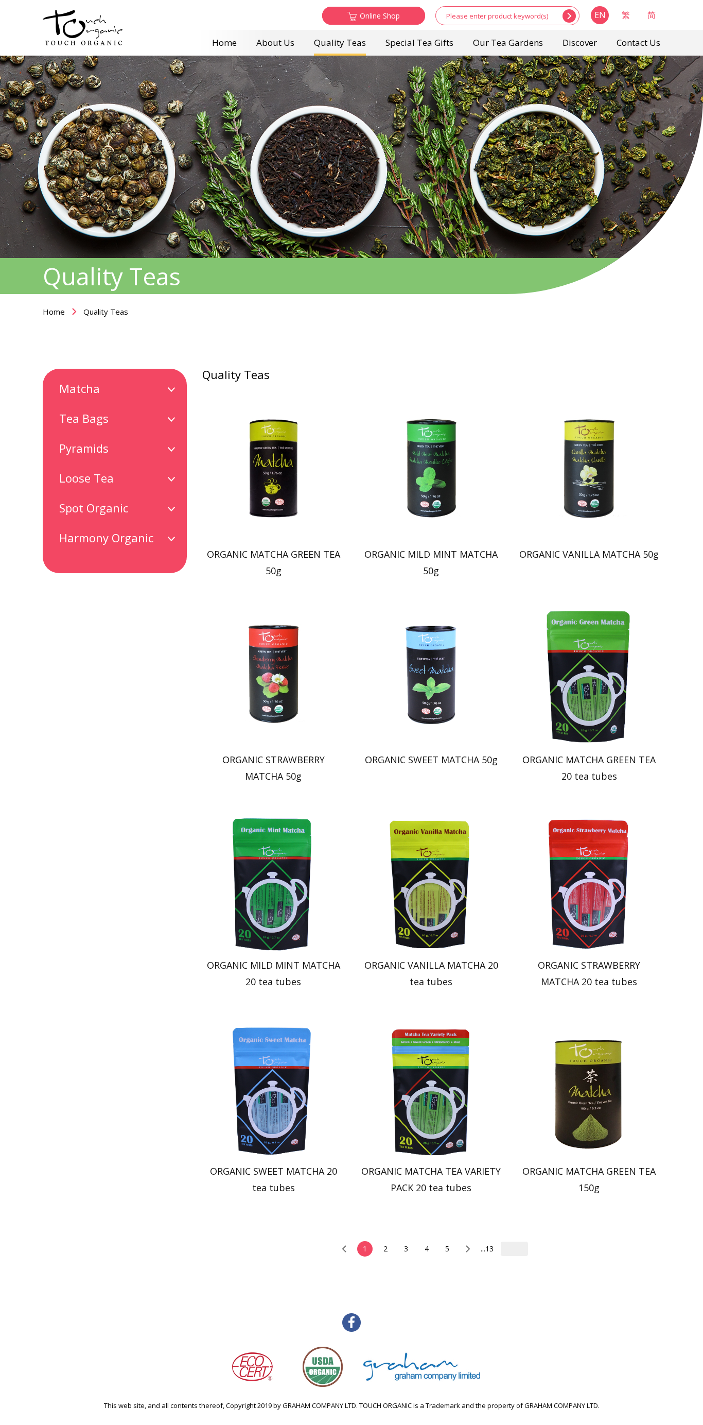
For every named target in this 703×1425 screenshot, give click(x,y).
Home (224, 42)
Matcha (79, 388)
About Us (275, 42)
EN (600, 15)
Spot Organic (93, 508)
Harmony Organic (106, 537)
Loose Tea (86, 478)
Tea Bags (84, 418)
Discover (580, 42)
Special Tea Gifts (419, 42)
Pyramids (84, 448)
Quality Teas (340, 42)
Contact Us (638, 42)
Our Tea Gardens (508, 42)
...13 (487, 1249)
